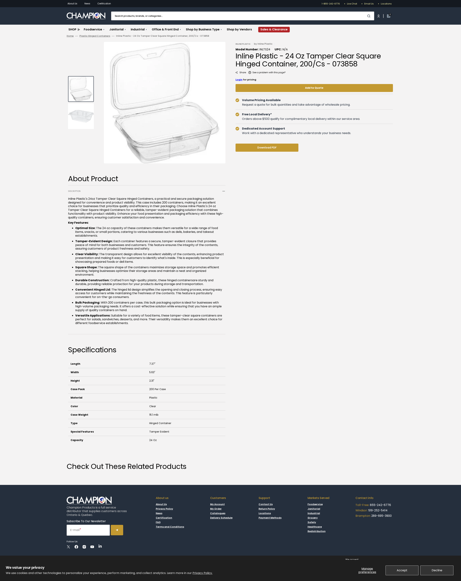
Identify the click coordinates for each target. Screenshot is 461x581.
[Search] (369, 16)
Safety (312, 522)
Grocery (313, 517)
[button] (378, 16)
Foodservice (315, 504)
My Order (216, 508)
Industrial (314, 513)
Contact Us (266, 504)
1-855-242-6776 (331, 3)
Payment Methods (270, 517)
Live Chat (352, 3)
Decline (437, 570)
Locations (386, 3)
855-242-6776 (380, 505)
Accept (402, 570)
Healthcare (315, 526)
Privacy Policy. (202, 573)
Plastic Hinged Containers (94, 36)
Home (70, 36)
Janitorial (314, 508)
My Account (217, 504)
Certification (104, 3)
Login (239, 79)
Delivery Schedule (221, 517)
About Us (72, 3)
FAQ (158, 522)
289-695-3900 (381, 516)
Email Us (369, 3)
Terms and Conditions (170, 526)
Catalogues (217, 513)
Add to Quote (314, 88)
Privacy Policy (164, 508)
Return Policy (267, 508)
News (87, 3)
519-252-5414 (378, 510)
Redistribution (317, 531)
